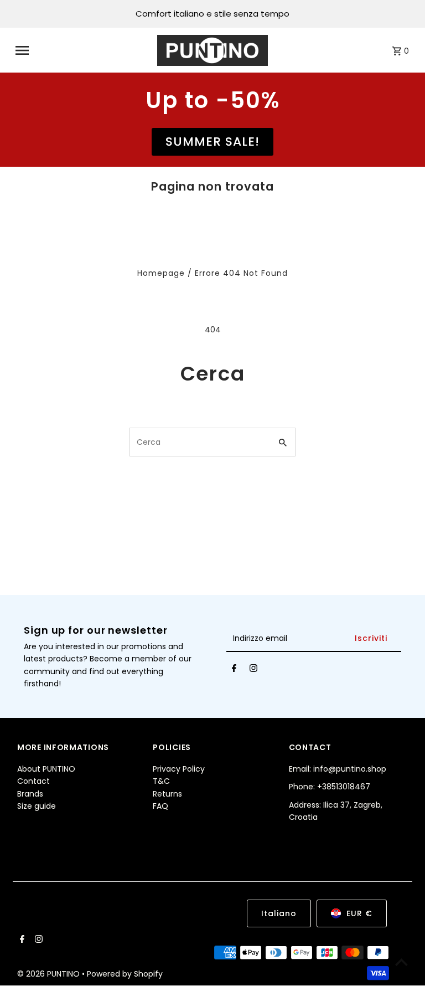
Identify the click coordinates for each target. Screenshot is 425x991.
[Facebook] (234, 670)
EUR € (359, 913)
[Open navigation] (82, 50)
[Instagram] (253, 670)
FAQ (160, 806)
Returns (167, 793)
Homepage (161, 273)
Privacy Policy (179, 768)
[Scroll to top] (401, 961)
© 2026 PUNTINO (49, 973)
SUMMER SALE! (212, 141)
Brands (30, 793)
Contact (33, 781)
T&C (161, 781)
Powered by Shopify (125, 973)
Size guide (36, 806)
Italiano (279, 913)
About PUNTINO (46, 768)
